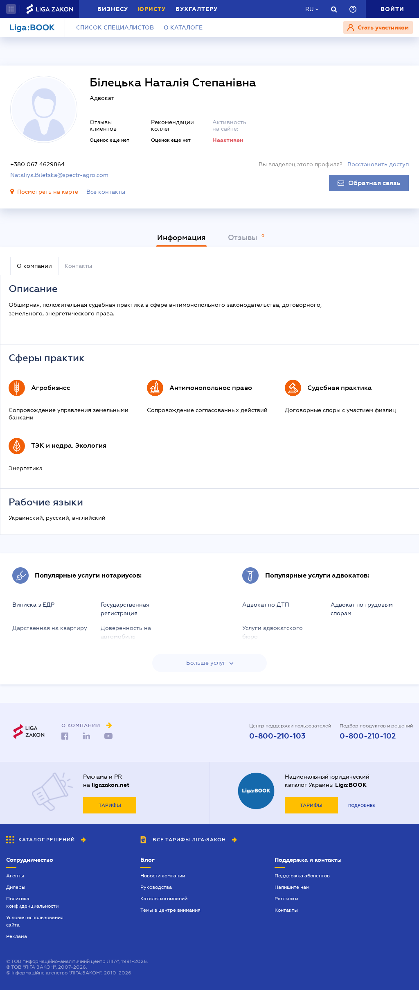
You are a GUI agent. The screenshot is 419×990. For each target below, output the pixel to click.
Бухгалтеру (197, 9)
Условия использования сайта (34, 921)
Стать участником (382, 27)
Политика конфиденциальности (32, 902)
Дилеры (15, 887)
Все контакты (105, 191)
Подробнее (361, 805)
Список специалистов (115, 27)
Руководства (156, 887)
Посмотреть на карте (47, 191)
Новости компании (162, 876)
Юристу (152, 9)
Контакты (286, 910)
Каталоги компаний (163, 899)
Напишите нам (292, 887)
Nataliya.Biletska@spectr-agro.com (59, 175)
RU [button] (309, 9)
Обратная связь (374, 183)
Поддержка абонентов (302, 876)
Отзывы (243, 237)
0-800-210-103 (277, 736)
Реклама (16, 936)
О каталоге (183, 27)
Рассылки (286, 899)
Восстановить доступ (378, 164)
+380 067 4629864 (37, 164)
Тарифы (110, 805)
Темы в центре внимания (170, 910)
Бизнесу (112, 9)
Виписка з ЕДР (33, 604)
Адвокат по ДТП (265, 604)
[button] (11, 9)
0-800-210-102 (368, 736)
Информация (181, 237)
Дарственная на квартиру (49, 628)
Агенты (15, 876)
